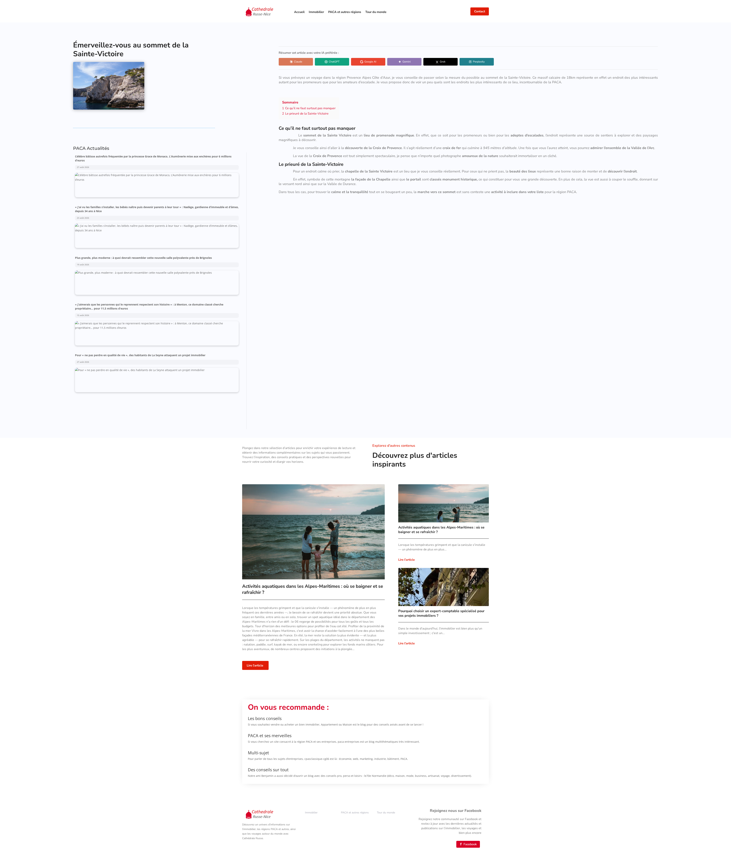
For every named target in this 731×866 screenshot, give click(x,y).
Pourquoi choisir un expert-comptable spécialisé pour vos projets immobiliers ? (441, 613)
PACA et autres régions (344, 12)
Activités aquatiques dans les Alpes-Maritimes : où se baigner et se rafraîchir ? (441, 529)
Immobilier (316, 12)
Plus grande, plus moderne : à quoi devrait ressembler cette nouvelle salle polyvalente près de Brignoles (143, 207)
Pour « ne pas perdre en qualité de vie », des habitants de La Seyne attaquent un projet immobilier (140, 304)
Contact (479, 11)
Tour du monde (375, 12)
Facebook (468, 844)
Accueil (299, 12)
